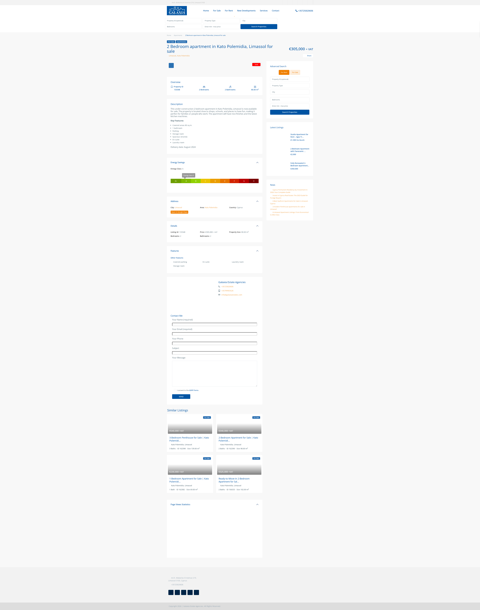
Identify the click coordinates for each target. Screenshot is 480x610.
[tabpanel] (240, 23)
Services (264, 10)
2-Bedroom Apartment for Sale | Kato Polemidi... (238, 439)
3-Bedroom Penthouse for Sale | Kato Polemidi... (189, 439)
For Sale (217, 10)
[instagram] (310, 2)
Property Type (210, 20)
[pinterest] (300, 2)
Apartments (178, 35)
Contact (275, 10)
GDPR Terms (194, 390)
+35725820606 (305, 10)
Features (175, 250)
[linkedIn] (295, 2)
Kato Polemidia (183, 55)
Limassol (172, 55)
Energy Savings (178, 162)
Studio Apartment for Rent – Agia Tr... (299, 135)
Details (174, 225)
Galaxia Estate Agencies (232, 282)
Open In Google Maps (179, 212)
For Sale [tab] (295, 72)
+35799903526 (227, 290)
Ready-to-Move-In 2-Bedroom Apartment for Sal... (234, 480)
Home (206, 10)
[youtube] (305, 2)
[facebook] (284, 2)
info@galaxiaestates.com (231, 295)
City (243, 20)
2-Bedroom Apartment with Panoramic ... (299, 150)
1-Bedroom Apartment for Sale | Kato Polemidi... (189, 480)
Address (174, 201)
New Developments (246, 10)
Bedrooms (171, 26)
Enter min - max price (212, 26)
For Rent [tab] (284, 72)
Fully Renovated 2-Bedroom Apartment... (299, 164)
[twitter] (289, 2)
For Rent (229, 10)
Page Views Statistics (180, 504)
